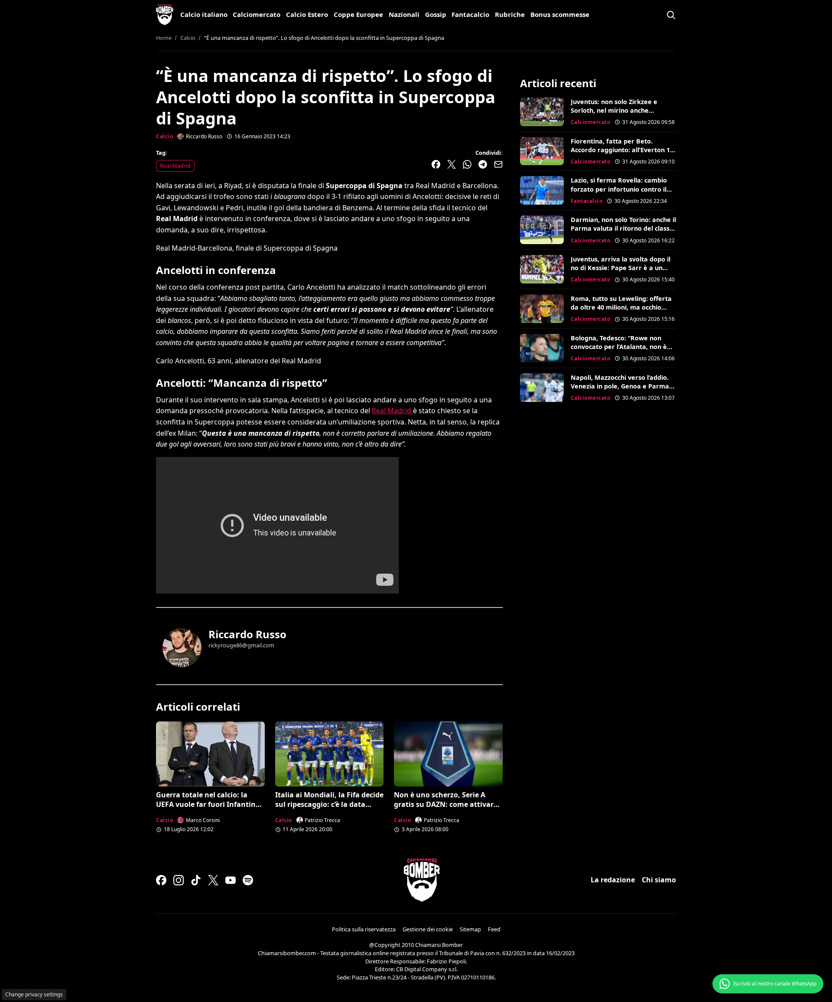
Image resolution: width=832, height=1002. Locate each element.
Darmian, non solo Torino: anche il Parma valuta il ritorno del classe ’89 (623, 228)
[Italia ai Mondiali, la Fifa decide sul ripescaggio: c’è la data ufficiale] (329, 754)
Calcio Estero (307, 14)
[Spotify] (248, 880)
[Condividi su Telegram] (482, 164)
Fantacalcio (470, 14)
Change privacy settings (34, 994)
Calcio (164, 136)
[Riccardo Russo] (182, 647)
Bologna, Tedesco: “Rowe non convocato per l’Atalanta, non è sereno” (619, 346)
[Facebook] (161, 880)
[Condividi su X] (451, 164)
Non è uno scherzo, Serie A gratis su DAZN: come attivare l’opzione (445, 804)
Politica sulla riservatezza (364, 929)
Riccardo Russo (247, 634)
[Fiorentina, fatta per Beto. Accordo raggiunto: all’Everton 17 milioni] (542, 151)
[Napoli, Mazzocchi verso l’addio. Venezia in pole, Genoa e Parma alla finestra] (542, 387)
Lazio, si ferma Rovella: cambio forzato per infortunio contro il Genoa (619, 189)
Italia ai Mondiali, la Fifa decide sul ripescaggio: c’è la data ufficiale (329, 804)
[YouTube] (230, 880)
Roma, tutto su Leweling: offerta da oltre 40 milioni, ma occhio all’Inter (621, 307)
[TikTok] (196, 880)
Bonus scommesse (559, 14)
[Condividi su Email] (498, 164)
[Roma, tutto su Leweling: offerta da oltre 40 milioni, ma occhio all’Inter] (542, 308)
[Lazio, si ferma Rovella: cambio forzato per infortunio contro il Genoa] (542, 190)
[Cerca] (671, 15)
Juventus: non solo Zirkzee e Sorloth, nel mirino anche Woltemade (614, 110)
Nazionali (404, 14)
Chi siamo (659, 880)
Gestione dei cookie (428, 929)
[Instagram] (178, 880)
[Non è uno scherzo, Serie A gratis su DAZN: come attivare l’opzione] (448, 754)
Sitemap (470, 929)
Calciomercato (256, 14)
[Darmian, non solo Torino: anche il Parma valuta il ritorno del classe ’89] (542, 229)
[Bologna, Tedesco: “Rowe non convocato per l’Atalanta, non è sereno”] (542, 348)
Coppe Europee (358, 14)
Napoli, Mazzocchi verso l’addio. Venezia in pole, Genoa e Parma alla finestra (620, 386)
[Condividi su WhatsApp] (467, 164)
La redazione (613, 880)
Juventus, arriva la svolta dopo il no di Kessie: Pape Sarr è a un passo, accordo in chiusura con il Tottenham (620, 272)
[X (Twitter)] (213, 880)
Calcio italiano (204, 14)
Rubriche (510, 14)
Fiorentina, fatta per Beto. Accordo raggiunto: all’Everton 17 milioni (622, 150)
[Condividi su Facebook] (436, 164)
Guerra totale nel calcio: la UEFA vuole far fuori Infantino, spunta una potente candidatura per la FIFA (209, 809)
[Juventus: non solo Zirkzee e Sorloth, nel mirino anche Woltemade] (542, 112)
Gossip (435, 14)
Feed (494, 929)
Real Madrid (175, 166)
